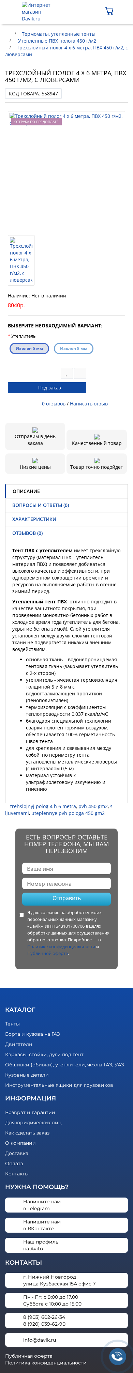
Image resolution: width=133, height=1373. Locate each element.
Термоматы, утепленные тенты (58, 34)
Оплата (14, 1163)
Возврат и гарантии (30, 1112)
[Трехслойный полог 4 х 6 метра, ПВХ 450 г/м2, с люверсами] (66, 169)
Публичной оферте (47, 953)
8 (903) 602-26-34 (44, 1317)
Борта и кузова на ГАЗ (32, 1034)
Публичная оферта (29, 1356)
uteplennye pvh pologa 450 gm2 (68, 813)
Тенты (12, 1024)
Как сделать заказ (27, 1133)
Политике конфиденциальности (61, 946)
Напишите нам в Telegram (42, 1205)
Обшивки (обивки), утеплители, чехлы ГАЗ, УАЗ (64, 1065)
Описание (26, 491)
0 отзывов (53, 403)
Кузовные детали (27, 1075)
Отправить (67, 898)
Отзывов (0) (27, 533)
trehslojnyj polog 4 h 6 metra (43, 806)
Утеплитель (23, 336)
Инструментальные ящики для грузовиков (59, 1085)
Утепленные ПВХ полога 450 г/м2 (56, 40)
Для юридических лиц (33, 1123)
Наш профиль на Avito (40, 1245)
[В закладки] (67, 373)
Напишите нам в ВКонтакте (42, 1225)
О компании (20, 1143)
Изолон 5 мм (29, 348)
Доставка (16, 1153)
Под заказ (49, 387)
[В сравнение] (80, 373)
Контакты (17, 1174)
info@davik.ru (39, 1340)
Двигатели (18, 1044)
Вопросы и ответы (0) (40, 505)
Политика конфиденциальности (46, 1363)
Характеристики (34, 519)
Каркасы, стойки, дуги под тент (44, 1054)
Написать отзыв (89, 403)
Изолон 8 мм (73, 348)
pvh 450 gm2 (93, 806)
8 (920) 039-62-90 (44, 1324)
